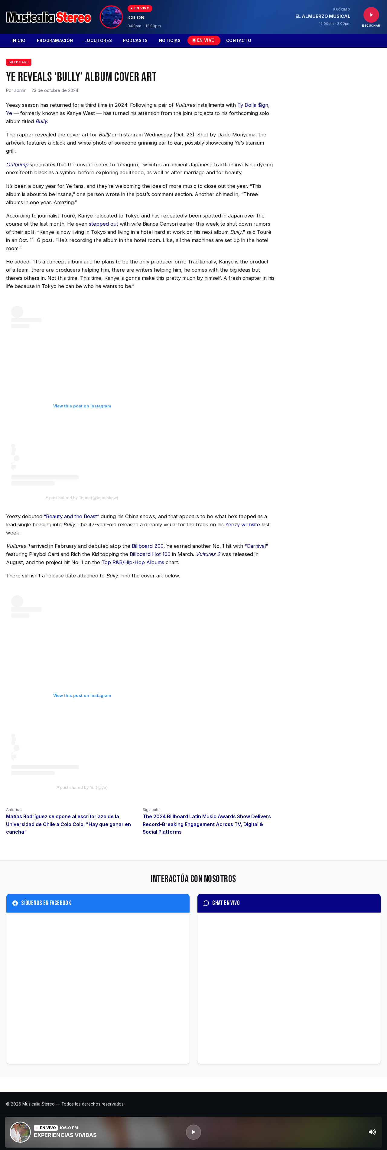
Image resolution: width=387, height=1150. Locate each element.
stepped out (104, 224)
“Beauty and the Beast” (71, 516)
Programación (55, 40)
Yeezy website (242, 524)
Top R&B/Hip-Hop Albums (133, 562)
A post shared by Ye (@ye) (82, 787)
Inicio (18, 40)
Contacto (239, 40)
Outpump (17, 165)
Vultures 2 (208, 554)
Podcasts (135, 40)
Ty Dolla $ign (252, 105)
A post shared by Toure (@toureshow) (82, 497)
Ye (9, 113)
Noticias (170, 40)
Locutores (98, 40)
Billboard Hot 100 (150, 554)
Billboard (18, 62)
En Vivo (206, 40)
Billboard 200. (148, 546)
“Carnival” (256, 546)
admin (20, 90)
